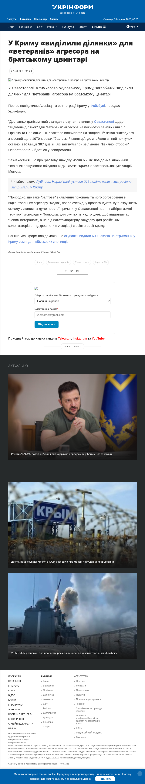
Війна (11, 27)
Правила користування (88, 699)
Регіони (52, 27)
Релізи (12, 728)
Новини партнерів (20, 714)
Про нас (80, 681)
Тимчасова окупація (58, 262)
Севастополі (104, 121)
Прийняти (105, 778)
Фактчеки (48, 699)
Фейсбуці (97, 106)
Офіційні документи (20, 723)
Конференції (16, 719)
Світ (39, 27)
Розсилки (81, 737)
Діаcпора (48, 722)
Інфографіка (15, 705)
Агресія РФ (101, 262)
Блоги (12, 700)
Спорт (83, 27)
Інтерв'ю (13, 686)
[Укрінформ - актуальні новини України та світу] (72, 7)
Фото (11, 690)
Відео (11, 695)
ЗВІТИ (79, 728)
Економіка (26, 27)
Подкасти (14, 676)
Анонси (54, 19)
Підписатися (46, 324)
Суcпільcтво (49, 713)
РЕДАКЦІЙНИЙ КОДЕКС (89, 732)
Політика (48, 690)
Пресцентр (40, 19)
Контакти (81, 685)
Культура (68, 27)
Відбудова (48, 685)
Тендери (80, 704)
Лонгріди (14, 709)
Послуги (12, 19)
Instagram (80, 338)
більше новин (72, 346)
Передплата (82, 690)
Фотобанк (25, 19)
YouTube (98, 338)
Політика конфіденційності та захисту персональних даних (88, 719)
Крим (39, 262)
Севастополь (82, 262)
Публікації (14, 681)
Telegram (64, 338)
